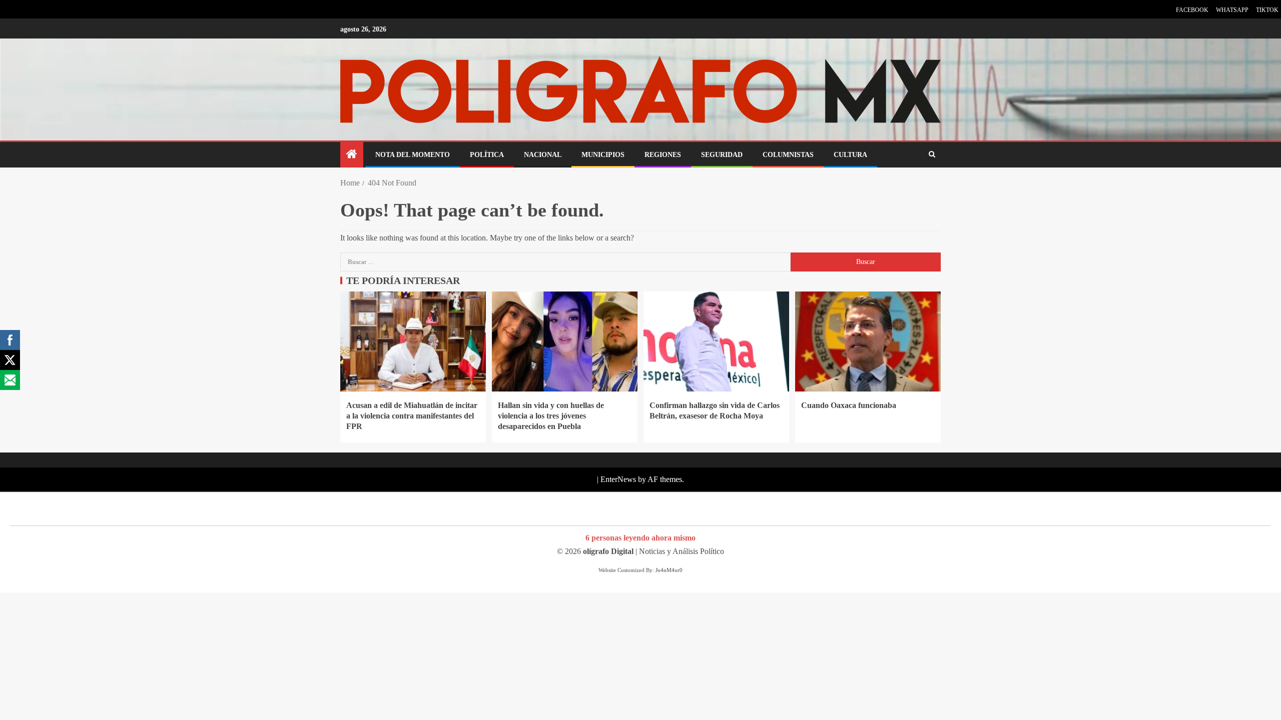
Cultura (850, 154)
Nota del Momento (412, 154)
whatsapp (1232, 10)
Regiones (663, 154)
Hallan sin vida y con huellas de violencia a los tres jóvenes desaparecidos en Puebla (551, 416)
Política (487, 154)
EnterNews (618, 479)
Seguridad (722, 154)
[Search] (932, 155)
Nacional (542, 154)
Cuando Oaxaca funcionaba (848, 405)
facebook (1192, 10)
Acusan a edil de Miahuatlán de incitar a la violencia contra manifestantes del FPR (411, 416)
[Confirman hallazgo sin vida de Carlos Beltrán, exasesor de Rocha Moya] (716, 342)
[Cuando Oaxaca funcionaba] (868, 342)
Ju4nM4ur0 (669, 570)
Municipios (602, 154)
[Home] (351, 155)
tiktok (1267, 10)
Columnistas (788, 154)
